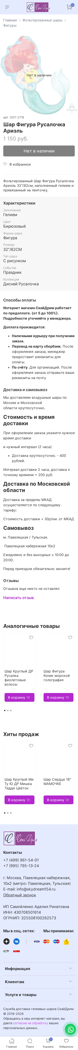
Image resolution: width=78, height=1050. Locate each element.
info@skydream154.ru (36, 889)
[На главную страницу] (38, 7)
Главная (10, 20)
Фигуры (9, 25)
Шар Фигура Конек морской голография (57, 675)
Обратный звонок (19, 895)
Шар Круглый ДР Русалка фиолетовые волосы (19, 677)
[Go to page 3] (10, 710)
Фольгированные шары (42, 20)
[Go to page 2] (7, 710)
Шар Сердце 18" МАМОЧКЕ (57, 781)
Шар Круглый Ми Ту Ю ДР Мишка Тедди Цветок (19, 783)
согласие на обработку (30, 1023)
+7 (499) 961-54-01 (21, 860)
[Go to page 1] (4, 710)
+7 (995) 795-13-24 (21, 865)
